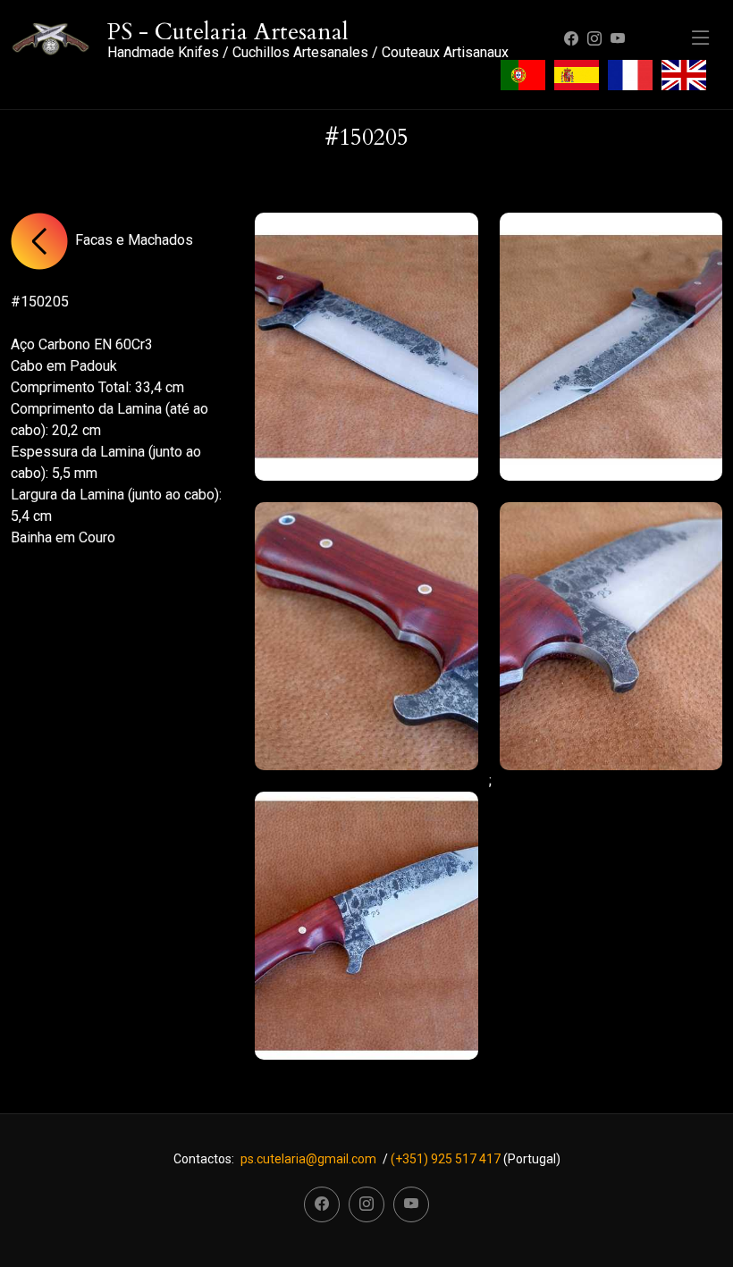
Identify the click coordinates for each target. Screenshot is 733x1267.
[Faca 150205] (366, 347)
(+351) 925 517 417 (446, 1159)
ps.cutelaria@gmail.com (308, 1159)
